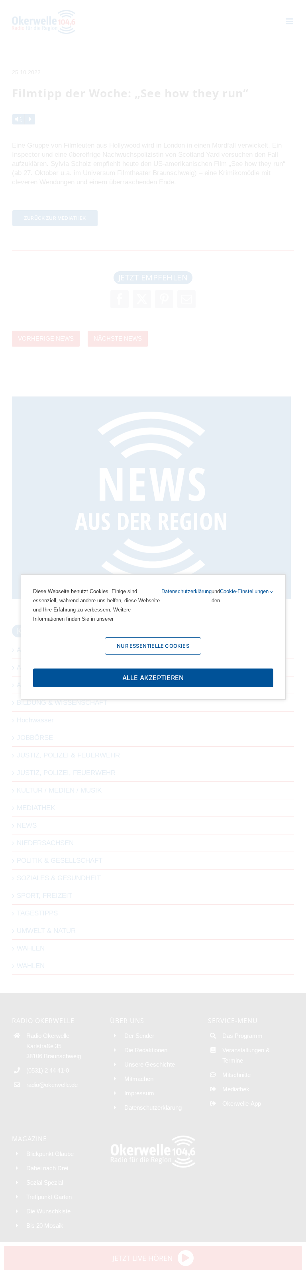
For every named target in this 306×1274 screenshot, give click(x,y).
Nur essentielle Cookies (153, 646)
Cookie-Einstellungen (245, 591)
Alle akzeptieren (153, 678)
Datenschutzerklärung (186, 591)
